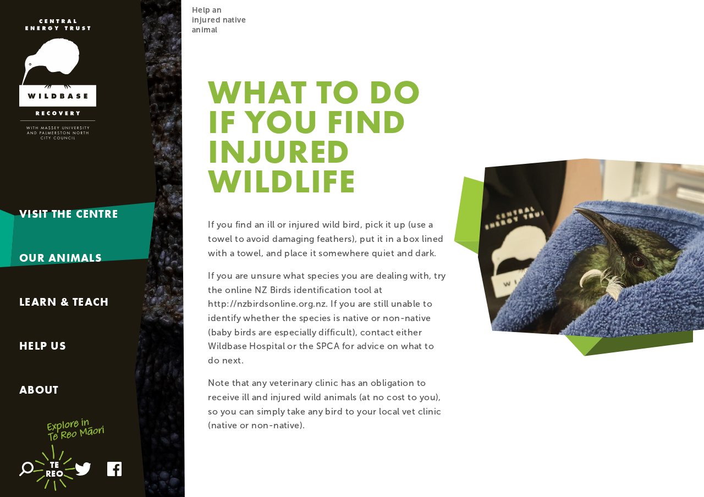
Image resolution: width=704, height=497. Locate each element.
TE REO (54, 469)
